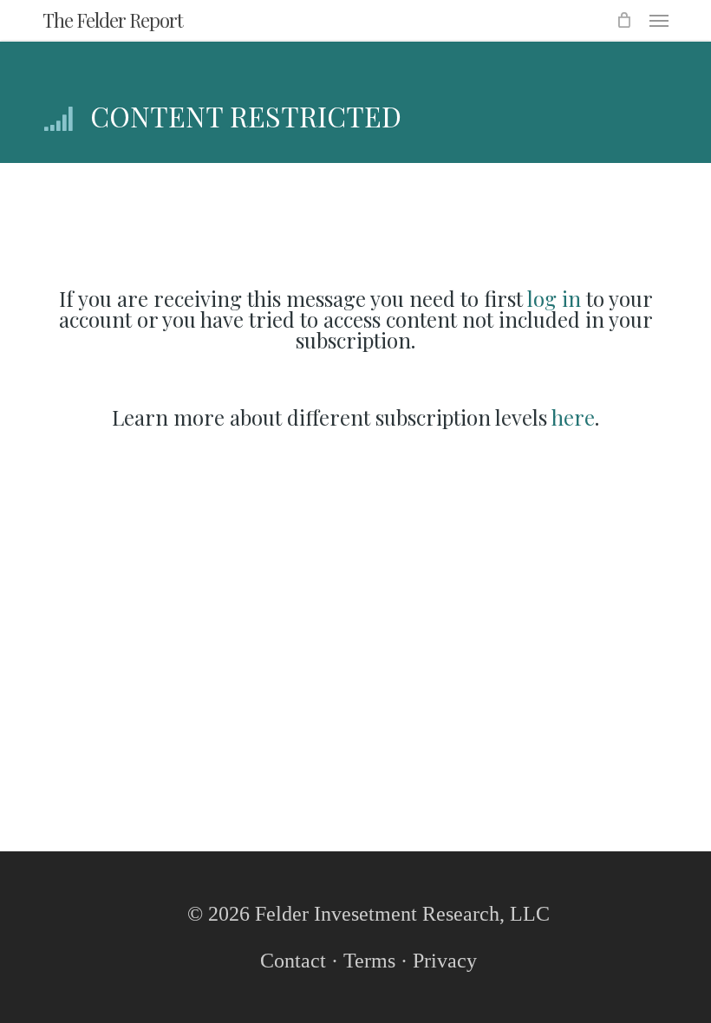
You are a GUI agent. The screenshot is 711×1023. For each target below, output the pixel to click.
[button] (659, 20)
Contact (293, 960)
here (573, 417)
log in (554, 298)
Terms (369, 960)
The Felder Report (112, 19)
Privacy (445, 960)
